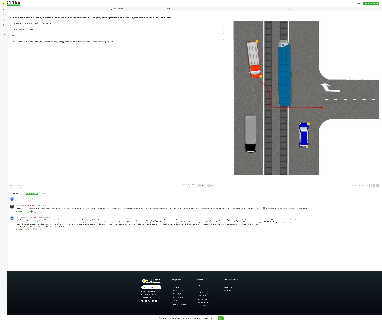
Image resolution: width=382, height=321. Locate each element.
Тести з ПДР (177, 294)
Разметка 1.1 (258, 208)
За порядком (44, 193)
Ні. (13, 36)
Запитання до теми (56, 9)
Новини (200, 292)
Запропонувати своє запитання (208, 289)
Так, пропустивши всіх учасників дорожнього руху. (32, 23)
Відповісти (19, 211)
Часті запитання (203, 302)
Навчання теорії (178, 290)
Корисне (200, 280)
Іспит (338, 9)
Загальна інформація (180, 304)
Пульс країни (202, 306)
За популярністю (32, 193)
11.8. (25, 208)
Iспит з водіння (178, 297)
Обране (291, 9)
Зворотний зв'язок (151, 287)
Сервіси (175, 301)
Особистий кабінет (371, 3)
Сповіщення (202, 295)
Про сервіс (176, 284)
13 (25, 211)
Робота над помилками (238, 9)
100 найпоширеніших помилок (177, 9)
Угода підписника (146, 297)
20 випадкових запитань (115, 9)
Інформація (176, 280)
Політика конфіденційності (149, 294)
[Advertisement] (194, 251)
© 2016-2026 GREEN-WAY (148, 291)
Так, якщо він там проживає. (23, 30)
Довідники (176, 287)
